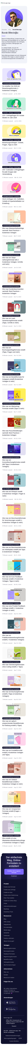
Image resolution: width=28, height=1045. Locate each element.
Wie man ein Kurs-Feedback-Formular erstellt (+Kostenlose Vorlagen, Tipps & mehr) (12, 579)
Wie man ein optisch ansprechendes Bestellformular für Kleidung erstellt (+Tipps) (13, 723)
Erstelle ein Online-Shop (10, 900)
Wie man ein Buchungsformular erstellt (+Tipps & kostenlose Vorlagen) (13, 694)
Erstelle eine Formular (9, 887)
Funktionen (7, 935)
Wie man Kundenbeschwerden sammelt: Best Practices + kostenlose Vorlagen (13, 291)
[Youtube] (14, 985)
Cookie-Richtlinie (14, 1041)
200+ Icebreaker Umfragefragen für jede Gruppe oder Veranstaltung (13, 172)
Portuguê (14, 1016)
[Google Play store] (12, 1009)
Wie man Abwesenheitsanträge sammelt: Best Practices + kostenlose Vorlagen (13, 230)
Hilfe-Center (7, 921)
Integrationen (7, 924)
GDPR (20, 1038)
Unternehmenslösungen (10, 906)
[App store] (12, 1002)
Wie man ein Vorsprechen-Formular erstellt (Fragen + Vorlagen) (11, 811)
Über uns (6, 972)
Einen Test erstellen (9, 898)
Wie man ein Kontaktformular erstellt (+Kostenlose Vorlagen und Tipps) (12, 752)
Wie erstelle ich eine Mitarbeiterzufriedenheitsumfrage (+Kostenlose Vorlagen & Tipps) (13, 840)
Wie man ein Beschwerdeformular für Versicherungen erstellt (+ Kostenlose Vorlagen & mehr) (14, 520)
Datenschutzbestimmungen (13, 1035)
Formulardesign (8, 927)
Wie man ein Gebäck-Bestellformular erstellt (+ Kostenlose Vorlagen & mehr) (12, 782)
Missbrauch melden (9, 977)
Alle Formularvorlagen (10, 965)
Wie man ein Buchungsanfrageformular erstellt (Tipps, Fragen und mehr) (13, 350)
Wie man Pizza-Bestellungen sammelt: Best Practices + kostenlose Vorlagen (12, 433)
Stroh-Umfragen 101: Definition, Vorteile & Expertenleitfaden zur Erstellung (13, 201)
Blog (5, 919)
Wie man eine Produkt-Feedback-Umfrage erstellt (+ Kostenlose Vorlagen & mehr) (13, 608)
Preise (5, 903)
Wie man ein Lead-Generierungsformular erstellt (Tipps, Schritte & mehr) (12, 320)
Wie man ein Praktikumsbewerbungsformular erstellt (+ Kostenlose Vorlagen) (13, 637)
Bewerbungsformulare (10, 948)
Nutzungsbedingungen (10, 1038)
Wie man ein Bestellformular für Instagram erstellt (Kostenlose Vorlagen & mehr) (13, 379)
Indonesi (14, 1014)
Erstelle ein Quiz (8, 892)
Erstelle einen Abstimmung (11, 895)
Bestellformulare (8, 959)
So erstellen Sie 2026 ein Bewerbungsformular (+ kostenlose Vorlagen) (11, 88)
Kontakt (6, 975)
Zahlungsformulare (9, 962)
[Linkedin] (5, 985)
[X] (11, 985)
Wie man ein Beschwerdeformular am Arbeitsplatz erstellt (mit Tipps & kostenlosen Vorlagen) (14, 549)
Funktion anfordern (9, 938)
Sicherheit (6, 932)
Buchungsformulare (9, 951)
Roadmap (6, 909)
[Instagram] (8, 985)
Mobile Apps (7, 930)
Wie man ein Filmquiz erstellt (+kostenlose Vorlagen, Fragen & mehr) (13, 494)
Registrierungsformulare (10, 956)
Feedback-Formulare (9, 954)
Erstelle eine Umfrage (9, 889)
